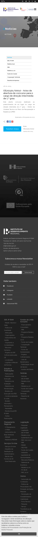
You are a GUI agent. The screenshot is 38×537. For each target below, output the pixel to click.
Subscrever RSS (12, 303)
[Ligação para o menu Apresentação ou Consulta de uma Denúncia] (35, 1)
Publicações (9, 374)
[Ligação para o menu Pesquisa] (29, 1)
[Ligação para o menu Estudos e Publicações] (26, 1)
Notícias (9, 57)
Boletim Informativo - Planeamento (8, 403)
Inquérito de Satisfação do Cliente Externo (9, 451)
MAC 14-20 (24, 472)
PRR (8, 67)
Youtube (10, 295)
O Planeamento (10, 427)
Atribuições (8, 333)
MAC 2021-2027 (26, 440)
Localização (9, 360)
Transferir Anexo (12, 129)
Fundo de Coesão (12, 74)
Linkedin (10, 299)
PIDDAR (7, 437)
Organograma (9, 335)
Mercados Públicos (27, 460)
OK (19, 534)
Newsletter (8, 408)
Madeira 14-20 (11, 70)
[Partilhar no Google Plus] (12, 121)
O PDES (7, 430)
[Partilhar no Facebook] (8, 121)
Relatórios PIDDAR (11, 440)
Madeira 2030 (11, 64)
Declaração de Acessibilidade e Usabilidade (25, 496)
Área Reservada (10, 461)
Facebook (10, 286)
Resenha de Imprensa (13, 80)
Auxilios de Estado (27, 369)
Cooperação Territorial (13, 77)
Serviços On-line (10, 446)
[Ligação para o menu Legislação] (22, 1)
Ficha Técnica (25, 501)
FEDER (23, 445)
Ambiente (24, 452)
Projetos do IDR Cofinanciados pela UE (10, 355)
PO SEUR (24, 470)
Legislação (24, 430)
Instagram (10, 290)
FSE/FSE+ (24, 447)
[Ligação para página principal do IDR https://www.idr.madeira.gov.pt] (19, 9)
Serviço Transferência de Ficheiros (25, 509)
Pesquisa (24, 504)
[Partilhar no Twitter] (10, 121)
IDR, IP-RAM (10, 60)
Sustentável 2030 (26, 437)
